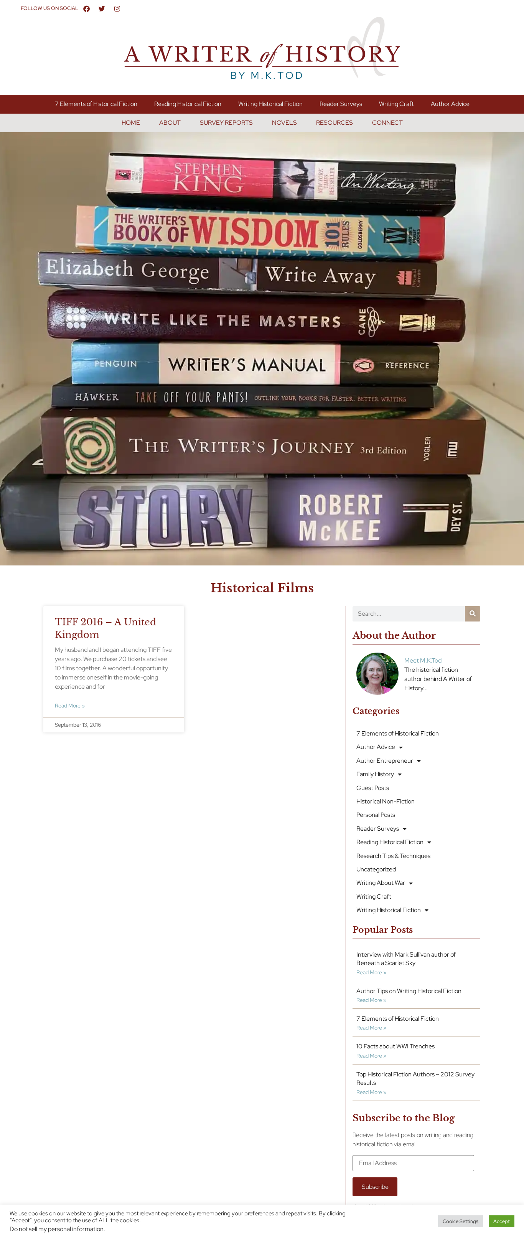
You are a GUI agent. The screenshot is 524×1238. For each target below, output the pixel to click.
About (170, 123)
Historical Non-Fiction (385, 801)
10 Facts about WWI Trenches (395, 1046)
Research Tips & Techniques (393, 856)
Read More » (70, 705)
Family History (375, 774)
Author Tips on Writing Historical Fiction (408, 991)
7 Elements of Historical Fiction (96, 104)
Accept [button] (501, 1221)
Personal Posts (375, 815)
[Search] (472, 613)
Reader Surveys (341, 104)
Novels (284, 123)
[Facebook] (86, 8)
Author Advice (450, 104)
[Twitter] (102, 8)
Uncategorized (376, 869)
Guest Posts (372, 788)
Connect (387, 123)
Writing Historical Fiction (270, 104)
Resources (334, 123)
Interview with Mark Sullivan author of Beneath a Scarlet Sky (406, 958)
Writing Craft (396, 104)
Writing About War (380, 883)
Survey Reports (226, 123)
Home (131, 123)
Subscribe (375, 1187)
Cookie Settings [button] (460, 1221)
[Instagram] (117, 8)
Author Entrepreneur (384, 761)
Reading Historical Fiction (187, 104)
